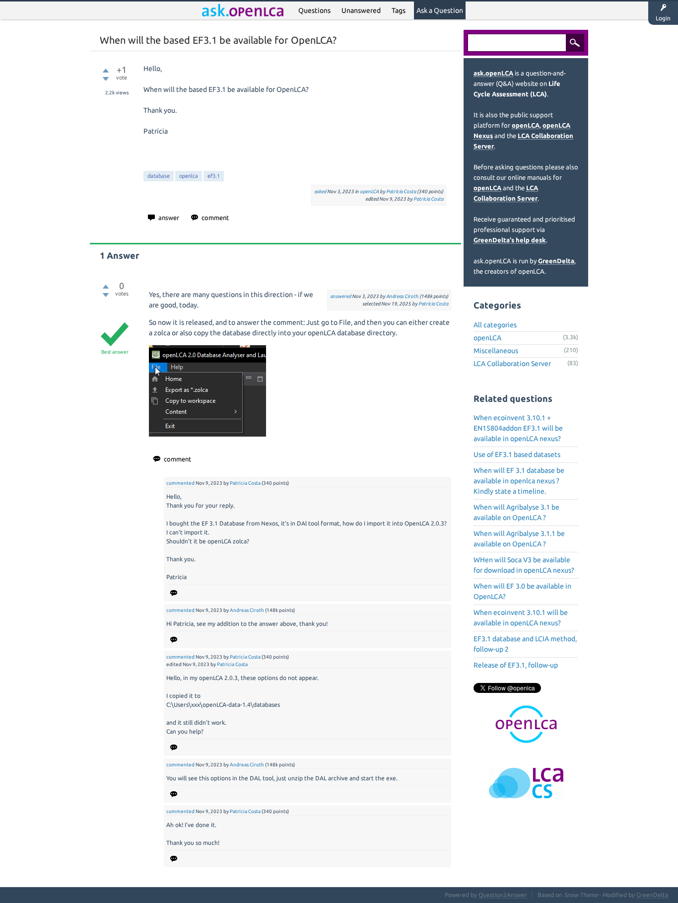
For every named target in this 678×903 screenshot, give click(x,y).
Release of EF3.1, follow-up (516, 665)
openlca (188, 176)
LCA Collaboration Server (512, 364)
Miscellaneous (496, 351)
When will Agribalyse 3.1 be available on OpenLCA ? (516, 512)
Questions (314, 10)
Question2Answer (502, 895)
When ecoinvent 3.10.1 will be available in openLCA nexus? (521, 617)
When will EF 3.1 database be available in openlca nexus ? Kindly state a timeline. (519, 480)
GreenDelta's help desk (510, 239)
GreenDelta (556, 260)
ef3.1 (213, 176)
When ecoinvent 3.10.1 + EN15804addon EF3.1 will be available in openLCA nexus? (518, 428)
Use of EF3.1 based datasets (517, 454)
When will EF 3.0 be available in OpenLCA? (522, 591)
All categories (495, 325)
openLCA (369, 191)
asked (320, 191)
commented (180, 483)
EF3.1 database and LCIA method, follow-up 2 (525, 644)
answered (340, 296)
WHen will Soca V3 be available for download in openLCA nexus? (524, 565)
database (158, 176)
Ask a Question (439, 10)
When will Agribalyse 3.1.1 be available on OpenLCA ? (519, 538)
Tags (399, 10)
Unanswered (361, 10)
